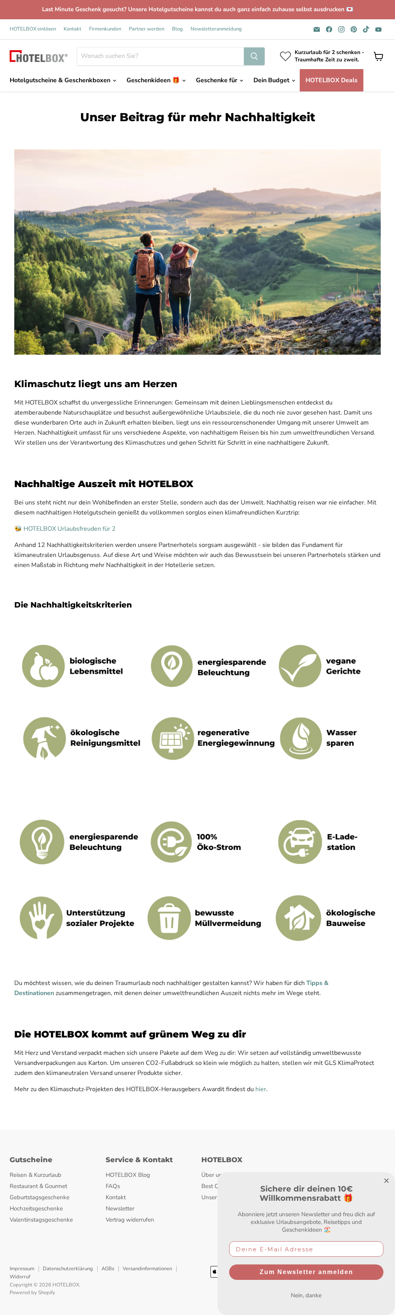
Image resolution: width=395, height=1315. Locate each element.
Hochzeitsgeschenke (36, 1208)
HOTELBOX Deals (332, 80)
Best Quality (217, 1186)
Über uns (213, 1175)
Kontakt (72, 29)
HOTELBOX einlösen (33, 29)
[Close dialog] (386, 1180)
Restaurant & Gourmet (38, 1186)
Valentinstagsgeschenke (41, 1220)
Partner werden (146, 29)
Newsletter (120, 1208)
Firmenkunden (105, 29)
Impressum (22, 1268)
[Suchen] (254, 56)
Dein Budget (272, 80)
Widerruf (20, 1276)
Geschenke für (217, 80)
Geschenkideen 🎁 (154, 80)
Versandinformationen (147, 1268)
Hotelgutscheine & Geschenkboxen (61, 80)
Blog (177, 29)
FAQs (113, 1186)
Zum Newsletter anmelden (306, 1272)
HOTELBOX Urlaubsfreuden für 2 (70, 529)
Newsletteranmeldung (216, 29)
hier (260, 1089)
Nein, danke (306, 1295)
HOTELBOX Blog (128, 1175)
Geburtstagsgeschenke (39, 1197)
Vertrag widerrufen (130, 1220)
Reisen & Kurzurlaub (35, 1175)
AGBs (107, 1268)
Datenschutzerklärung (68, 1268)
